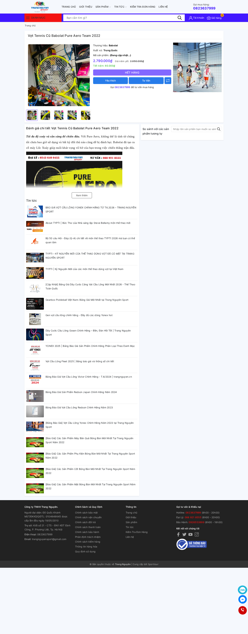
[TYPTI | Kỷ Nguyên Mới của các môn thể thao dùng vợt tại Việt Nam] (35, 273)
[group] (59, 75)
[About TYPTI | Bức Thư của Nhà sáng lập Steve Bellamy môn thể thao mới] (35, 227)
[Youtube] (190, 534)
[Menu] (28, 17)
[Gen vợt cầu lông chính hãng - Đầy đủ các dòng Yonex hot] (35, 319)
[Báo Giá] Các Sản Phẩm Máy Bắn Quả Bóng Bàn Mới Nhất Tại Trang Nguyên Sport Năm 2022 (89, 440)
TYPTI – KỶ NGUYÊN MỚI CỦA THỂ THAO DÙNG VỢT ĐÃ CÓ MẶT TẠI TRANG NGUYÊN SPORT (90, 255)
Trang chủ (69, 6)
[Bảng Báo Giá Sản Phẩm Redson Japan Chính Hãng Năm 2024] (35, 396)
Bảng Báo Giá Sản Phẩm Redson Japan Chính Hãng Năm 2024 (81, 392)
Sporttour (153, 564)
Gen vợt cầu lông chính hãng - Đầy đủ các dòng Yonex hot (79, 315)
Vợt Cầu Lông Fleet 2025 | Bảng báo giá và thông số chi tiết (80, 361)
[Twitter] (184, 534)
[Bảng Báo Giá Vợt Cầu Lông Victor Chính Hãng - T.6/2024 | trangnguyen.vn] (35, 381)
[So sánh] (167, 80)
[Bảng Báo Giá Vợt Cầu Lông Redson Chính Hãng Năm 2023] (35, 411)
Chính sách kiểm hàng (87, 541)
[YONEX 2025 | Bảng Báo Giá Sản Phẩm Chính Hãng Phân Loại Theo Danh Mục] (35, 350)
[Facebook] (178, 534)
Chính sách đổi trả (85, 522)
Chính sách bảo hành (87, 532)
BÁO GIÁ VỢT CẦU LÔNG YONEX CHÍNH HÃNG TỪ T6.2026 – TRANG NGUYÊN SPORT (91, 209)
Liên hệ (163, 6)
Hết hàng (132, 72)
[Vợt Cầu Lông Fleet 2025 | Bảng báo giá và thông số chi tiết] (35, 365)
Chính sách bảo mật (86, 512)
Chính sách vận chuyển (88, 517)
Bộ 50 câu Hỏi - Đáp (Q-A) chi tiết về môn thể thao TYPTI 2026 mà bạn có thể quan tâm (90, 240)
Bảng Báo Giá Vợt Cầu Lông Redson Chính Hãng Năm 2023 (79, 407)
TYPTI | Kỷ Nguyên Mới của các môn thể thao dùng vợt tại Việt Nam (84, 269)
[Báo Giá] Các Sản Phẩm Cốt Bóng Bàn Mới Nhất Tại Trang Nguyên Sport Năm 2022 (90, 471)
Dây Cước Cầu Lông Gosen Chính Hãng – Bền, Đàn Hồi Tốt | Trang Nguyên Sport (88, 332)
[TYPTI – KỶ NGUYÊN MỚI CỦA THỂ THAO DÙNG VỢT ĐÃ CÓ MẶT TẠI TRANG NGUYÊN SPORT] (35, 258)
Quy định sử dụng (85, 551)
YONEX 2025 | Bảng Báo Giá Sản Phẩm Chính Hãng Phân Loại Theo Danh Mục (90, 345)
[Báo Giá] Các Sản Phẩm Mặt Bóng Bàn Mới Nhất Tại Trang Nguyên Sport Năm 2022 (90, 486)
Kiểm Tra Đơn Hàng (142, 6)
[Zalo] (242, 589)
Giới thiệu (85, 6)
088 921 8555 (193, 517)
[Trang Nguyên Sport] (197, 67)
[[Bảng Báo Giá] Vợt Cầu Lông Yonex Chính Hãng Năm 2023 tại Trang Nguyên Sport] (35, 427)
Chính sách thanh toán (88, 527)
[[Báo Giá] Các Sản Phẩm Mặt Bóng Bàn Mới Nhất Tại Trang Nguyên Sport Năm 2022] (35, 488)
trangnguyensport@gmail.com (49, 539)
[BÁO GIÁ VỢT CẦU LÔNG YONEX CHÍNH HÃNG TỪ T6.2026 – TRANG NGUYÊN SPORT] (35, 211)
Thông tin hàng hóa (86, 546)
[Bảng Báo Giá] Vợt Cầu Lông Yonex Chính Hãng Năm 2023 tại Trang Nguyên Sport (90, 424)
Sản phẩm (102, 6)
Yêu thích (110, 80)
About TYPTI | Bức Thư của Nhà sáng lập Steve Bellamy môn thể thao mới (88, 222)
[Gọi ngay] (242, 610)
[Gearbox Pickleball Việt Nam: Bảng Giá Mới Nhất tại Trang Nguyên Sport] (35, 304)
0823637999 (204, 6)
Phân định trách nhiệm (88, 536)
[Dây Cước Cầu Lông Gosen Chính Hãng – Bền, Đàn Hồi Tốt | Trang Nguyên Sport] (35, 334)
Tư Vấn (146, 80)
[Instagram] (197, 534)
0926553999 (196, 522)
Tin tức (119, 6)
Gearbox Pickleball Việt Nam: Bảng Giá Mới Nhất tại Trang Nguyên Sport (87, 299)
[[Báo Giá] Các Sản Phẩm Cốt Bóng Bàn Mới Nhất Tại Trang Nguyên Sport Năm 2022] (35, 473)
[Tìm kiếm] (179, 17)
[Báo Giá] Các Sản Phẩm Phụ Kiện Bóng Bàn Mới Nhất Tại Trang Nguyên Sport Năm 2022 (90, 455)
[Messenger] (242, 599)
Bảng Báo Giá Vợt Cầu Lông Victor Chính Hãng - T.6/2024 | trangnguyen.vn (89, 376)
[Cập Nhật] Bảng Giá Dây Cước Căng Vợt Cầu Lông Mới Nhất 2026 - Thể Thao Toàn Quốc (90, 286)
